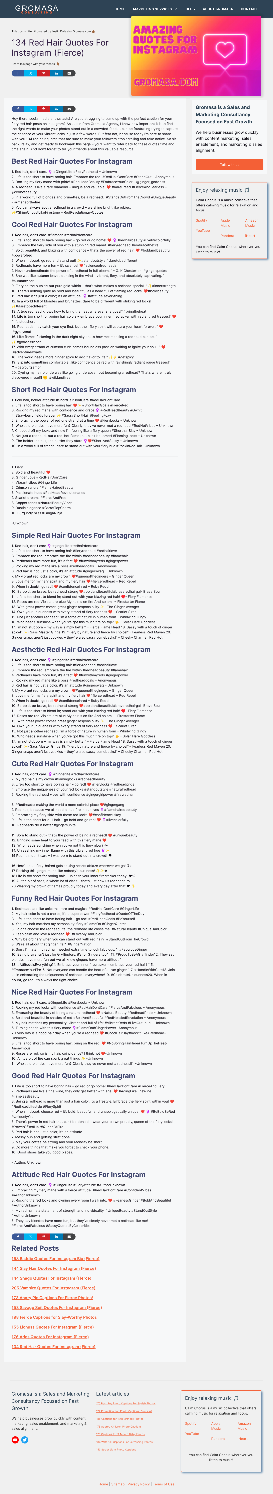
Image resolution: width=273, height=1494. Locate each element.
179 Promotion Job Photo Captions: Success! (124, 1411)
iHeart (250, 236)
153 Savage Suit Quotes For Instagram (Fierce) (57, 1307)
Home (119, 9)
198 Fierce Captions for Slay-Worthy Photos (54, 1317)
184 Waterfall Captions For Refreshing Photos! (124, 1441)
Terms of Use (163, 1484)
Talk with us (229, 165)
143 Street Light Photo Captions (116, 1449)
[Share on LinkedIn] (56, 73)
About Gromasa (218, 9)
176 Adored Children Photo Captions (118, 1426)
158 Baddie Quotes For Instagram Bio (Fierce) (56, 1258)
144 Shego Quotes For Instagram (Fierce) (52, 1278)
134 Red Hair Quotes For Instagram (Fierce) (54, 1346)
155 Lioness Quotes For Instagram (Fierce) (53, 1327)
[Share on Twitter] (30, 73)
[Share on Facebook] (18, 73)
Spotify (201, 221)
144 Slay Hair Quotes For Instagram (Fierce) (54, 1268)
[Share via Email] (69, 73)
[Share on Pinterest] (43, 73)
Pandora (227, 236)
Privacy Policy (139, 1484)
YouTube (203, 231)
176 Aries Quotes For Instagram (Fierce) (50, 1336)
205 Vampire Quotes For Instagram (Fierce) (54, 1288)
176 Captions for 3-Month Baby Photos (120, 1434)
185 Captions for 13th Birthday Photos (119, 1418)
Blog (190, 9)
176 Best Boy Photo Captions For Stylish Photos (125, 1403)
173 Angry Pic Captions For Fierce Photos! (52, 1297)
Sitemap (118, 1484)
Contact (249, 9)
